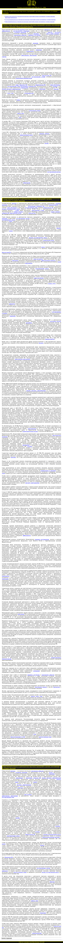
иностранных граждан (41, 687)
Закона (18, 100)
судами (17, 210)
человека (55, 86)
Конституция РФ (6, 252)
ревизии (58, 228)
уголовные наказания (21, 772)
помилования (19, 778)
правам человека (18, 211)
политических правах (34, 110)
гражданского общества (20, 35)
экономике (36, 33)
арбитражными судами (38, 210)
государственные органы (23, 218)
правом (35, 782)
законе (16, 782)
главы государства (38, 278)
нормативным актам (48, 240)
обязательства (26, 182)
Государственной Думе (8, 797)
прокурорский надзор (15, 213)
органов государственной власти (38, 237)
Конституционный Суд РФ (18, 737)
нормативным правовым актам (24, 78)
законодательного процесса (48, 260)
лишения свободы (44, 133)
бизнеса (42, 845)
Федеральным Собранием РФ (36, 206)
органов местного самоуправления (11, 89)
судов (12, 93)
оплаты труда (51, 283)
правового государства (34, 35)
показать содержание (7, 938)
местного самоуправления (32, 482)
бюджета (41, 343)
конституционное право (20, 872)
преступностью (32, 428)
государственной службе (38, 76)
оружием (29, 446)
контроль (14, 203)
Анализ (51, 772)
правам (53, 211)
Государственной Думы (13, 86)
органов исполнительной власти (11, 209)
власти (43, 247)
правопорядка (30, 51)
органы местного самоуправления (51, 778)
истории (37, 831)
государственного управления (21, 31)
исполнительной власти (42, 268)
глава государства (38, 259)
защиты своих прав (36, 696)
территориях (5, 578)
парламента (29, 322)
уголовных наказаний (20, 32)
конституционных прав (45, 737)
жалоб (59, 261)
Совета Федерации (55, 85)
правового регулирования (42, 539)
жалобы (47, 143)
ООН (20, 117)
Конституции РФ (46, 75)
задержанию (36, 671)
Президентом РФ (53, 204)
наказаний (52, 773)
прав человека (28, 794)
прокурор (56, 89)
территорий (42, 89)
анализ (11, 231)
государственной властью (54, 172)
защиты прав (34, 900)
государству (58, 32)
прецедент (20, 787)
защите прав (20, 113)
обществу (50, 32)
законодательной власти (26, 135)
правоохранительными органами (51, 837)
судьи (8, 93)
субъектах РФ (5, 213)
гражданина (15, 260)
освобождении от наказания (48, 470)
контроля (22, 29)
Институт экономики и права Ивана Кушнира (29, 942)
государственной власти (8, 219)
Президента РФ (9, 857)
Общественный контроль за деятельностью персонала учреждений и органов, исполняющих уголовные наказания (29, 21)
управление (12, 316)
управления (39, 49)
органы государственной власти (50, 872)
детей (3, 473)
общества (52, 881)
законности (47, 29)
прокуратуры (32, 213)
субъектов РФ (24, 87)
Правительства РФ (40, 85)
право (17, 85)
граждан (4, 56)
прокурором (21, 614)
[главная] (31, 6)
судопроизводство (29, 93)
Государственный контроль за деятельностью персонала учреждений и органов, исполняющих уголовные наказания (30, 19)
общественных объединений (29, 55)
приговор (13, 457)
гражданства (56, 687)
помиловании (28, 263)
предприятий (26, 445)
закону (10, 221)
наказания (35, 43)
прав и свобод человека (52, 33)
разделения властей (55, 321)
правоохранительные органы (30, 431)
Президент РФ (23, 85)
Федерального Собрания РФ (28, 86)
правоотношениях (37, 933)
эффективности (6, 31)
